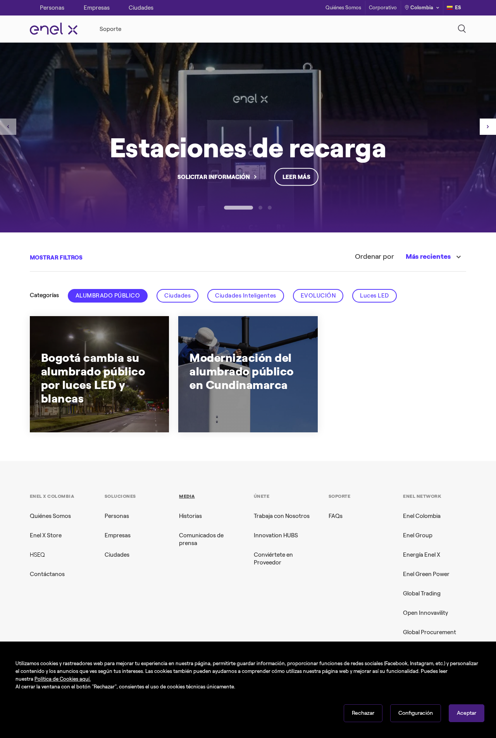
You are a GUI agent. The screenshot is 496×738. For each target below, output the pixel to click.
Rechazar (363, 713)
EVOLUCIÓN (318, 295)
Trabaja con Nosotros (282, 516)
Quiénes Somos (343, 7)
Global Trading (422, 593)
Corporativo (383, 7)
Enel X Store (46, 535)
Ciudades (177, 295)
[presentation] (8, 127)
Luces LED (374, 295)
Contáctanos (47, 574)
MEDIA (187, 496)
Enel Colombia (422, 516)
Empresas (118, 535)
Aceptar (466, 713)
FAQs (336, 516)
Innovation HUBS (276, 535)
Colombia (421, 7)
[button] (238, 208)
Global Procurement (429, 632)
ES (458, 7)
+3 (127, 412)
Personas (117, 516)
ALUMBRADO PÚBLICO (108, 295)
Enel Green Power (426, 574)
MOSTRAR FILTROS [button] (56, 257)
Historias (190, 516)
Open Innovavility (425, 612)
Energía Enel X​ (421, 554)
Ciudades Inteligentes (245, 295)
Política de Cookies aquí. (62, 679)
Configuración (415, 713)
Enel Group (417, 535)
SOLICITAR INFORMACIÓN (213, 177)
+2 (244, 412)
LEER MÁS (296, 177)
